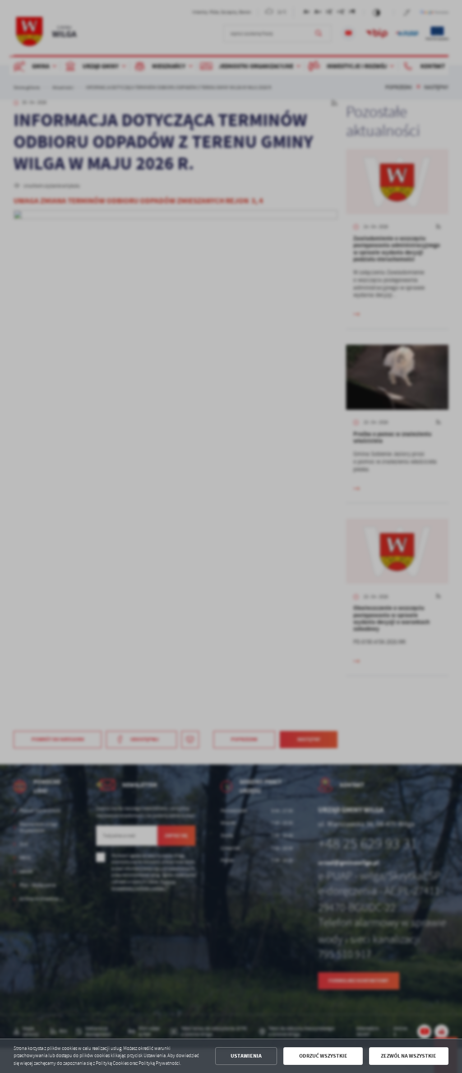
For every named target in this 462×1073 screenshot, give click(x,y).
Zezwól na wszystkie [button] (408, 1055)
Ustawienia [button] (246, 1055)
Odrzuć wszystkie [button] (323, 1055)
